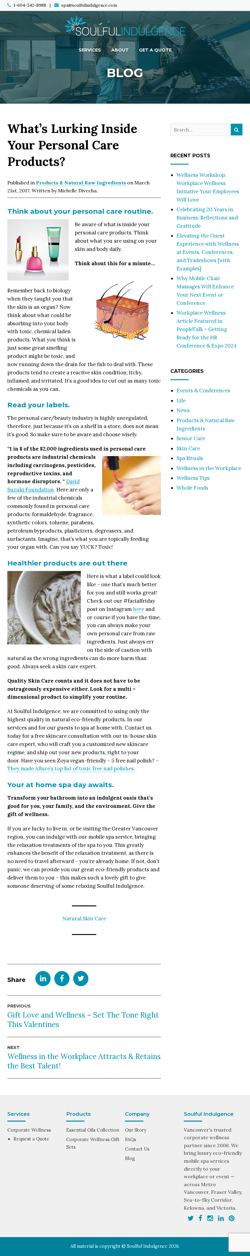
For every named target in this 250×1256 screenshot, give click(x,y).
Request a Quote (31, 1139)
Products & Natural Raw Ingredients (81, 183)
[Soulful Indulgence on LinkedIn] (221, 1218)
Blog (130, 1158)
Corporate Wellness (29, 1130)
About (120, 50)
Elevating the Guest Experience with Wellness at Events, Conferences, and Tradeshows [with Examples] (208, 252)
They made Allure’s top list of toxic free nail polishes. (71, 768)
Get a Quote (155, 50)
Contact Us (137, 1149)
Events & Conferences (203, 390)
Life (181, 400)
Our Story (135, 1130)
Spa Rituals (190, 458)
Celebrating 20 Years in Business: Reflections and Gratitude (207, 217)
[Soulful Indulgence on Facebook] (200, 1218)
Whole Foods (192, 487)
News (183, 410)
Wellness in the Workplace (209, 468)
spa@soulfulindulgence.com (89, 5)
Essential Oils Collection (92, 1130)
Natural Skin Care (84, 918)
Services (90, 50)
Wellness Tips (193, 478)
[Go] (236, 129)
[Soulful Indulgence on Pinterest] (231, 1218)
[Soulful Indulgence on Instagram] (210, 1218)
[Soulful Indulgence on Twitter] (191, 1218)
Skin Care (188, 448)
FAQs (130, 1139)
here (138, 609)
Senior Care (191, 438)
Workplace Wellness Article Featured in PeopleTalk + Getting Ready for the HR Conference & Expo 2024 (207, 329)
